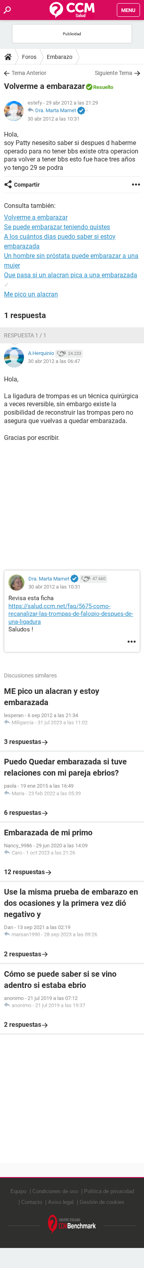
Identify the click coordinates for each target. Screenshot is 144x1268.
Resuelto (103, 87)
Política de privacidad (109, 1191)
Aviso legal (61, 1202)
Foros (29, 57)
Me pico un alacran (31, 294)
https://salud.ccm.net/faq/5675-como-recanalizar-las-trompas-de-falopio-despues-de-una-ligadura (70, 614)
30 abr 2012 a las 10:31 (54, 119)
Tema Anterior (29, 73)
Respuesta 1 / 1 (25, 335)
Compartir (27, 184)
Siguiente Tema (113, 73)
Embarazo (59, 57)
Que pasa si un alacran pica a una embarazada (70, 275)
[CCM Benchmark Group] (72, 1224)
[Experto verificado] (81, 111)
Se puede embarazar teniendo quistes (57, 227)
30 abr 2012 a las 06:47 (54, 361)
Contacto (31, 1202)
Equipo (18, 1191)
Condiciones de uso (55, 1191)
